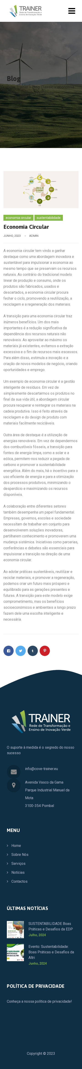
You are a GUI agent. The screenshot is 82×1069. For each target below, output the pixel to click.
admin (33, 235)
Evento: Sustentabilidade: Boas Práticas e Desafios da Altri (51, 952)
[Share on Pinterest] (45, 651)
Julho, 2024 (37, 935)
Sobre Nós (19, 854)
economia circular (18, 218)
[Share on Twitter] (20, 651)
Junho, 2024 (37, 963)
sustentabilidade (49, 218)
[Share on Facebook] (8, 651)
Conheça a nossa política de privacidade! (39, 1001)
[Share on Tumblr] (33, 651)
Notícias (18, 872)
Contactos (19, 881)
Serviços (18, 863)
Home (16, 845)
